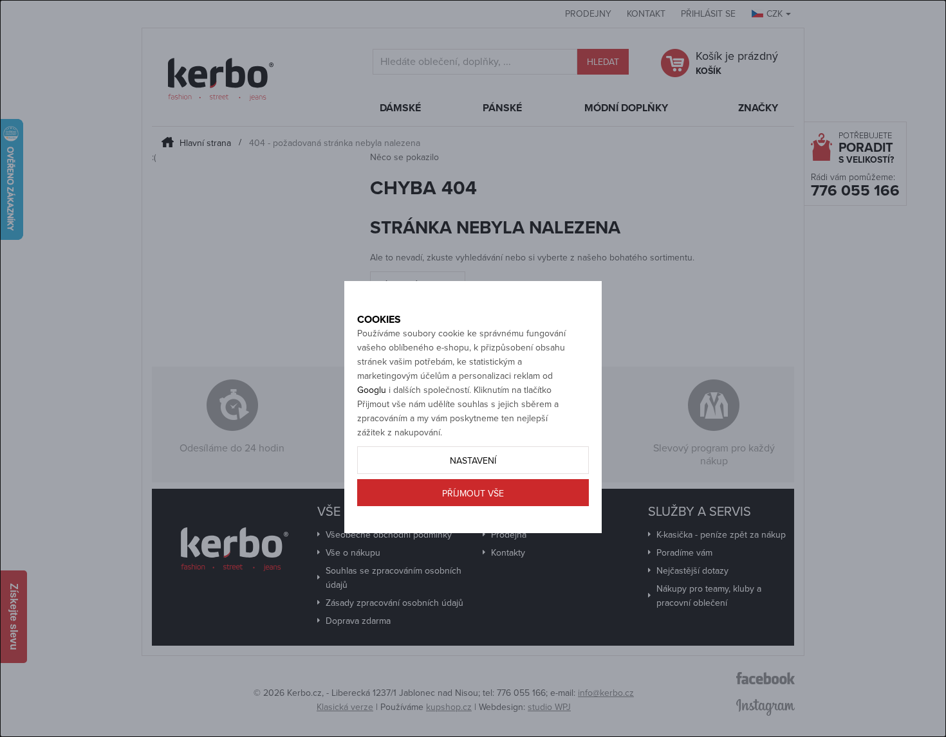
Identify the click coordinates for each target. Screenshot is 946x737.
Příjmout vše (473, 493)
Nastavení (473, 460)
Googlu (371, 390)
